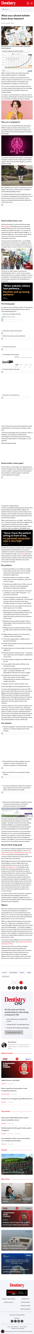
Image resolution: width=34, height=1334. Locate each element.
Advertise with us (8, 1302)
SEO (8, 914)
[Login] (28, 3)
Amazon (4, 972)
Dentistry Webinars (25, 1309)
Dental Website (13, 972)
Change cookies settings (8, 1299)
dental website (5, 226)
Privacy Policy (23, 1327)
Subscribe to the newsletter (17, 1315)
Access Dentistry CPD (14, 1032)
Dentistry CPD (25, 1299)
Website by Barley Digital (17, 1328)
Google (29, 972)
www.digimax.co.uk (11, 867)
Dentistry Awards (25, 1306)
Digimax (22, 553)
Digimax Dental (12, 1046)
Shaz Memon (5, 976)
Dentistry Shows (25, 1302)
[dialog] (2, 1331)
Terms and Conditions (13, 1327)
